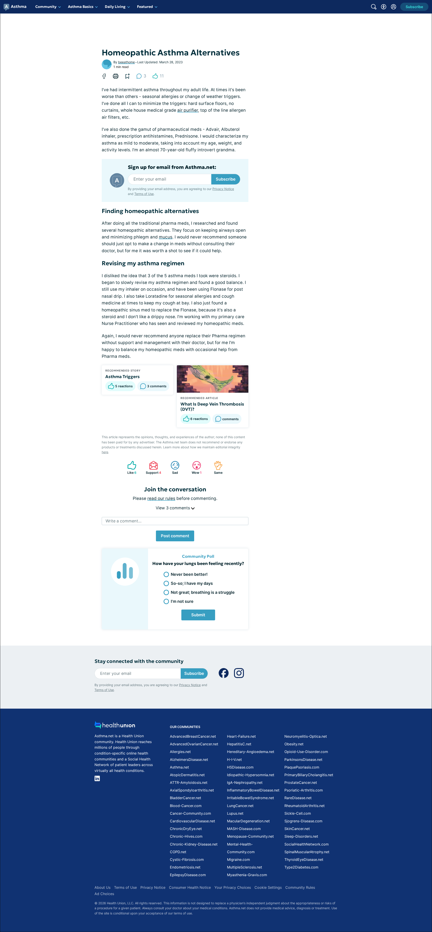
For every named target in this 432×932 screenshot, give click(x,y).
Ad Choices (104, 893)
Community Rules (300, 887)
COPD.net (178, 852)
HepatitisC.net (239, 744)
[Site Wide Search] (374, 7)
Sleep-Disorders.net (301, 836)
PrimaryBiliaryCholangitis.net (308, 775)
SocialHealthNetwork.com (306, 844)
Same (216, 467)
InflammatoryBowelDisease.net (253, 790)
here (105, 452)
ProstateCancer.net (300, 782)
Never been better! (189, 574)
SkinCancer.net (297, 828)
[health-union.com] (114, 726)
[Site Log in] (393, 7)
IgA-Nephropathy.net (245, 782)
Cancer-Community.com (190, 813)
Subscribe (226, 179)
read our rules (161, 498)
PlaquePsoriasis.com (301, 767)
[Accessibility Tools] (384, 7)
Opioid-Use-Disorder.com (306, 751)
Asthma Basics (80, 6)
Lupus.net (235, 813)
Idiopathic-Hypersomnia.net (250, 775)
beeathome (126, 62)
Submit (198, 614)
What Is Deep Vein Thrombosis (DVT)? (212, 406)
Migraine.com (238, 859)
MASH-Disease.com (244, 828)
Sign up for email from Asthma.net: (172, 167)
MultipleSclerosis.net (244, 867)
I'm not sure (182, 601)
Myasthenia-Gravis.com (247, 875)
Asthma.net (179, 767)
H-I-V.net (234, 759)
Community (45, 6)
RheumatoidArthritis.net (304, 805)
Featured (145, 6)
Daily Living (115, 6)
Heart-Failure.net (241, 736)
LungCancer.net (240, 805)
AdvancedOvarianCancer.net (194, 744)
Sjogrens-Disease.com (303, 821)
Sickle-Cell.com (297, 813)
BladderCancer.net (185, 798)
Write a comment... (124, 521)
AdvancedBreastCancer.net (193, 736)
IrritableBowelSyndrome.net (250, 798)
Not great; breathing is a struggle (203, 592)
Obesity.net (294, 744)
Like (129, 467)
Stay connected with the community (138, 661)
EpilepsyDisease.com (188, 875)
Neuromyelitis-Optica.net (305, 736)
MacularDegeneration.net (248, 821)
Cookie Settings (268, 887)
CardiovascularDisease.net (192, 821)
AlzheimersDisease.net (189, 759)
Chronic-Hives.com (186, 836)
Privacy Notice (223, 189)
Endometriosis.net (185, 867)
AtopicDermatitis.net (187, 775)
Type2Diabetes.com (301, 867)
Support (152, 467)
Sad (172, 467)
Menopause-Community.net (250, 836)
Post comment (175, 535)
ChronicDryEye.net (186, 828)
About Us (102, 887)
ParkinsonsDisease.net (303, 759)
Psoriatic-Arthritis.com (303, 790)
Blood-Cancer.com (186, 805)
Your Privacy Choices (232, 887)
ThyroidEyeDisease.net (303, 859)
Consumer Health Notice (190, 887)
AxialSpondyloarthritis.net (192, 790)
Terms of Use (144, 194)
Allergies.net (180, 751)
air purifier (187, 110)
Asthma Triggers (122, 376)
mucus (165, 237)
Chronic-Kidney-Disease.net (194, 844)
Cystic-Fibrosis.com (187, 859)
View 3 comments (173, 508)
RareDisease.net (298, 798)
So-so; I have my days (192, 583)
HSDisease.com (240, 767)
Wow (195, 467)
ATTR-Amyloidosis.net (188, 782)
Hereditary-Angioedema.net (250, 751)
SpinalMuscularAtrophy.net (306, 852)
